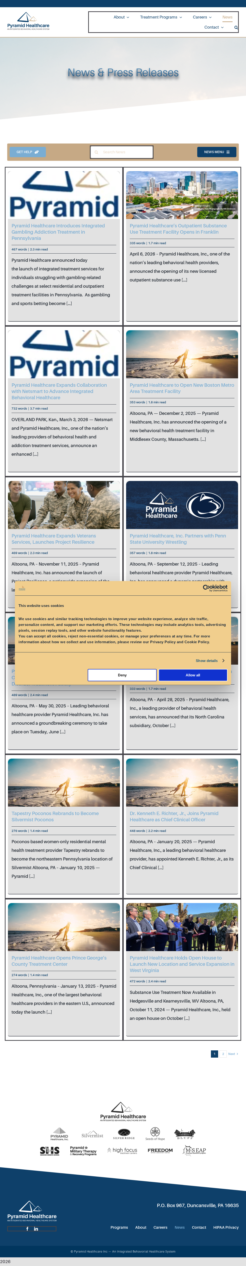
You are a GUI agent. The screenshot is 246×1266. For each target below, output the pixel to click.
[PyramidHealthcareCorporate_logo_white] (31, 1202)
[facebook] (27, 1229)
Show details (207, 661)
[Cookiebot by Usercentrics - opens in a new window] (206, 588)
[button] (236, 27)
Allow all (193, 675)
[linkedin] (36, 1229)
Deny (122, 675)
